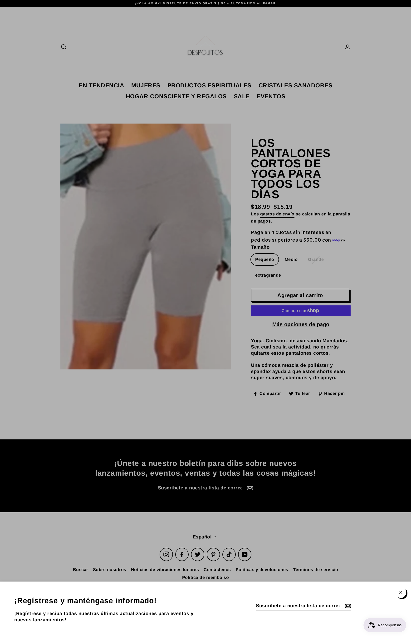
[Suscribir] (347, 606)
